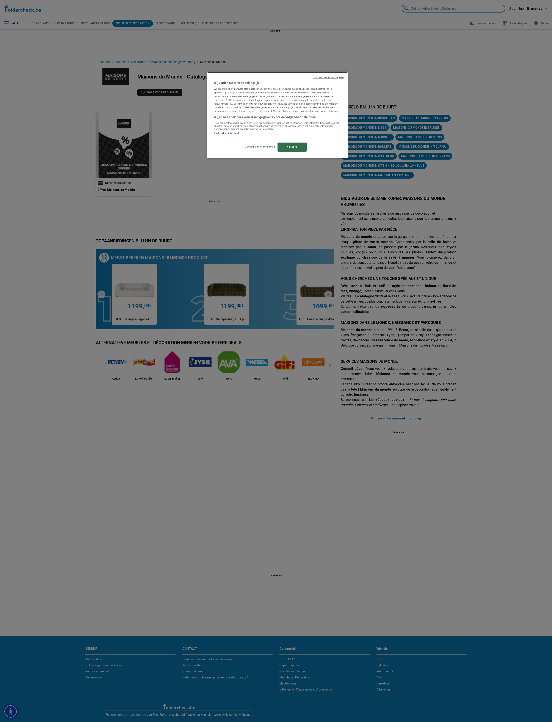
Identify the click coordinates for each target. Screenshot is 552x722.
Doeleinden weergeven (260, 146)
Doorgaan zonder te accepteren (328, 77)
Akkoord (292, 146)
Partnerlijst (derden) (226, 133)
